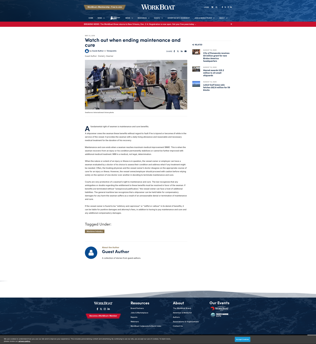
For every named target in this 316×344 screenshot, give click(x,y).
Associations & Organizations (186, 322)
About (222, 18)
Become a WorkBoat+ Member (103, 316)
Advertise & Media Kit (182, 313)
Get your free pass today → (184, 24)
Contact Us (178, 326)
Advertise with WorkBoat (179, 18)
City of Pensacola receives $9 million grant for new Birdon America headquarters (216, 56)
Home (91, 18)
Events (157, 18)
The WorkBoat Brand (182, 308)
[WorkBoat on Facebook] (222, 7)
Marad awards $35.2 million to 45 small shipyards (213, 73)
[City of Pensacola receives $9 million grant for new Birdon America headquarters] (196, 51)
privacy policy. (24, 341)
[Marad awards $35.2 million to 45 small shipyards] (196, 69)
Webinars (135, 322)
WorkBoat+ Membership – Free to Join (105, 7)
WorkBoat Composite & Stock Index (146, 326)
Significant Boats (115, 20)
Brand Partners (137, 308)
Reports (134, 317)
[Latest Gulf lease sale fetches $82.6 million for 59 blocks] (196, 84)
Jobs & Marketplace (203, 18)
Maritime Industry (95, 231)
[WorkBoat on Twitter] (225, 7)
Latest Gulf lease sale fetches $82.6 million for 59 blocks (216, 87)
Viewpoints (111, 51)
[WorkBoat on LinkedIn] (231, 7)
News (100, 18)
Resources (142, 18)
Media (127, 18)
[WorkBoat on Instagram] (228, 7)
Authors (176, 317)
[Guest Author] (87, 51)
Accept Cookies (242, 339)
